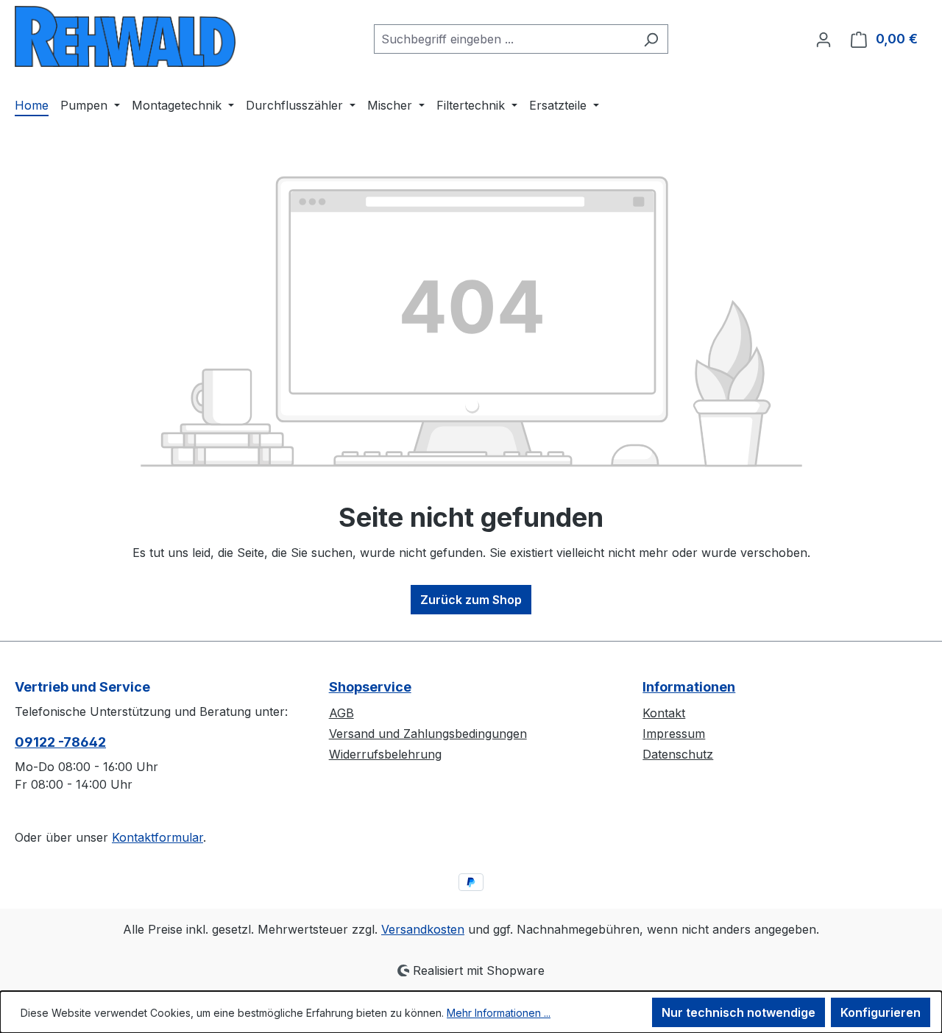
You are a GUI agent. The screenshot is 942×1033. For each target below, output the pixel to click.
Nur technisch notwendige (738, 1012)
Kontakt (663, 713)
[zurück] (125, 36)
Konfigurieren (880, 1012)
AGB (341, 713)
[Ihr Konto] (823, 39)
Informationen (688, 687)
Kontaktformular (157, 837)
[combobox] (504, 39)
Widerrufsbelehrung (385, 754)
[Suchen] (651, 39)
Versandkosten (422, 929)
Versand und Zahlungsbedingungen (428, 733)
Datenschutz (677, 754)
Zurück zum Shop (471, 599)
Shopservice (370, 687)
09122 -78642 (60, 742)
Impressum (673, 733)
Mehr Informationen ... (498, 1013)
